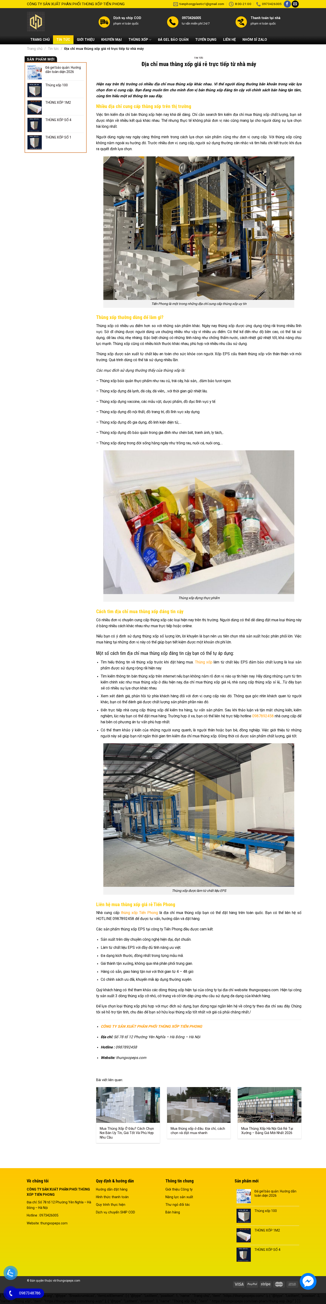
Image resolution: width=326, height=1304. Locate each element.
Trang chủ (34, 49)
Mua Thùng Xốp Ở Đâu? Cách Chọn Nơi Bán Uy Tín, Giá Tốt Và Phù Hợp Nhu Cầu (127, 1133)
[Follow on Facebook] (287, 4)
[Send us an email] (295, 4)
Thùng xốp (203, 662)
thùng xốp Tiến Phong (139, 912)
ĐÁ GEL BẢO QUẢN (173, 39)
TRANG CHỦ (40, 39)
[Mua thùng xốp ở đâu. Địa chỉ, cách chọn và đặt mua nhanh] (199, 1105)
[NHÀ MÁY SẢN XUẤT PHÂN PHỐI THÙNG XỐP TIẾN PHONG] (59, 21)
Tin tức (53, 49)
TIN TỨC (63, 39)
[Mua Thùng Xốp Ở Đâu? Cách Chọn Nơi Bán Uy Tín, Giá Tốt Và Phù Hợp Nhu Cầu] (128, 1105)
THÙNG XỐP (138, 39)
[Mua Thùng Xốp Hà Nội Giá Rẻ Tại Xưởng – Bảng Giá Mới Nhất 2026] (269, 1105)
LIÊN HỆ (229, 39)
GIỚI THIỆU (86, 39)
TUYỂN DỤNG (205, 39)
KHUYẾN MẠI (111, 39)
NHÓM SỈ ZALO (254, 39)
